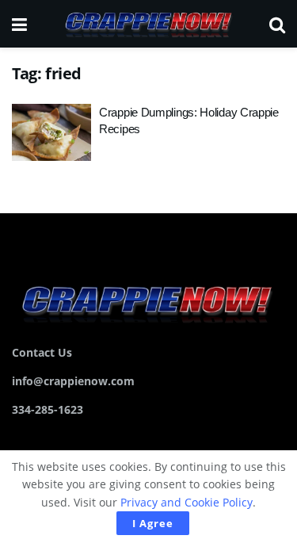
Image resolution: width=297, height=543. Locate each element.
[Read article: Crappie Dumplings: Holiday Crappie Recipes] (51, 132)
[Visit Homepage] (148, 24)
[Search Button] (277, 24)
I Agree (152, 523)
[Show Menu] (19, 24)
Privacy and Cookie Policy (186, 502)
